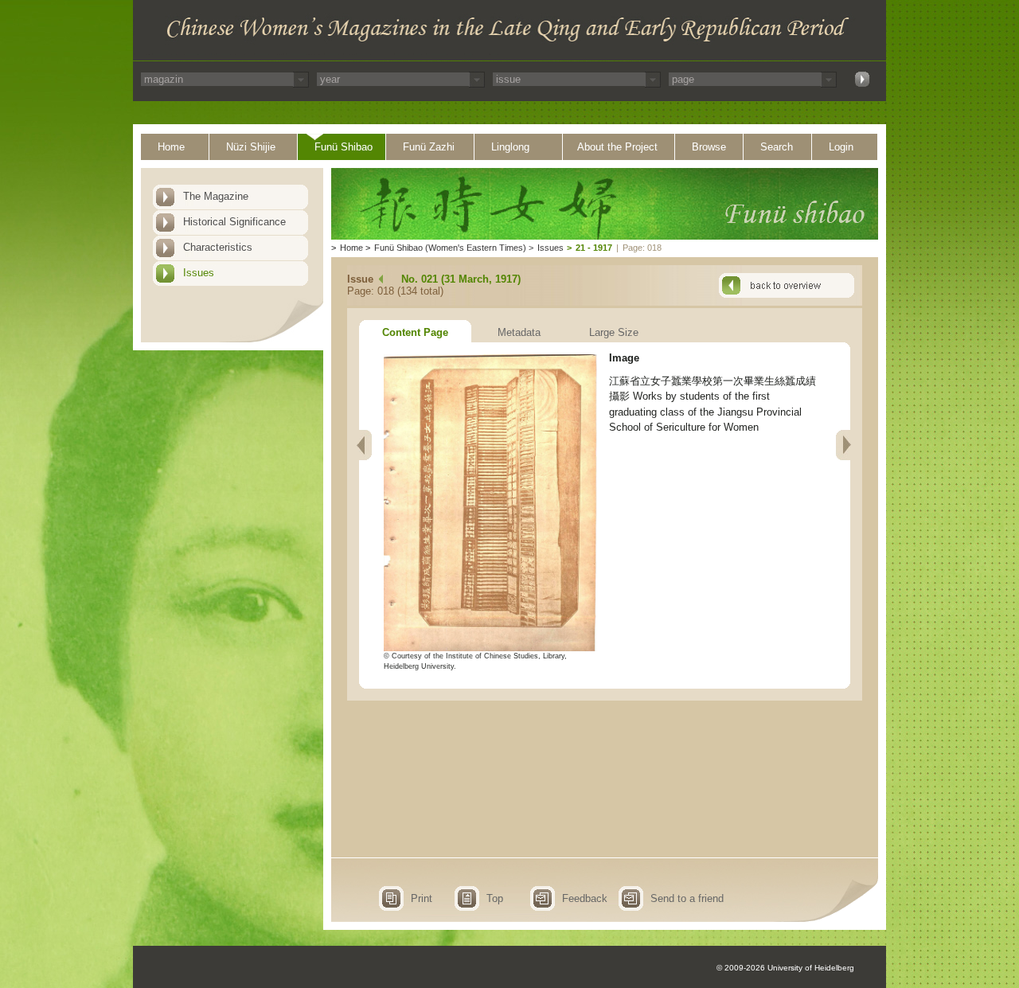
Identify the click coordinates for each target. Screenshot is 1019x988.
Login (841, 147)
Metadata (519, 332)
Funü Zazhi (429, 147)
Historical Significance (234, 222)
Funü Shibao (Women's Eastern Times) (450, 247)
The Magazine (215, 196)
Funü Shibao (343, 147)
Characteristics (217, 247)
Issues (198, 273)
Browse (709, 147)
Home (171, 147)
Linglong (510, 147)
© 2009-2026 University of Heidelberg (785, 967)
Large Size (613, 332)
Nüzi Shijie (250, 147)
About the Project (617, 147)
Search (776, 147)
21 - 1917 (594, 247)
